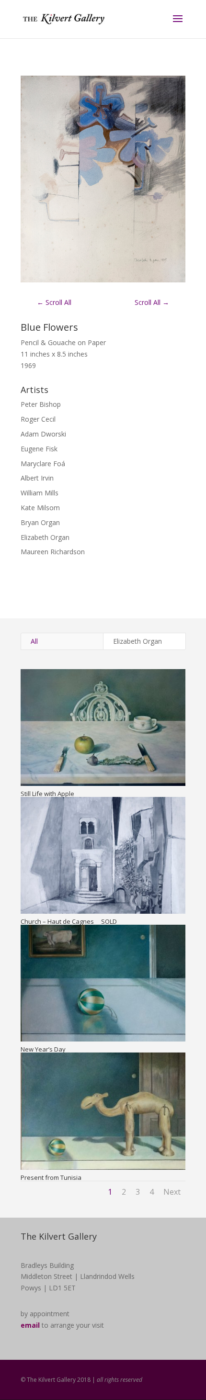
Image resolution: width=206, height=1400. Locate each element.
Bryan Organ (40, 522)
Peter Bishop (41, 404)
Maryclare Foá (43, 463)
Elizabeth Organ (45, 537)
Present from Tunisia (51, 1177)
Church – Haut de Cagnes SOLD (69, 921)
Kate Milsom (40, 507)
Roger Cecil (38, 419)
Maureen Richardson (53, 551)
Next (172, 1192)
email (30, 1325)
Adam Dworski (43, 433)
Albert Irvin (37, 477)
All (34, 641)
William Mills (39, 492)
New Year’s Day (43, 1049)
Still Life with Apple (47, 793)
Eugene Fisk (39, 448)
